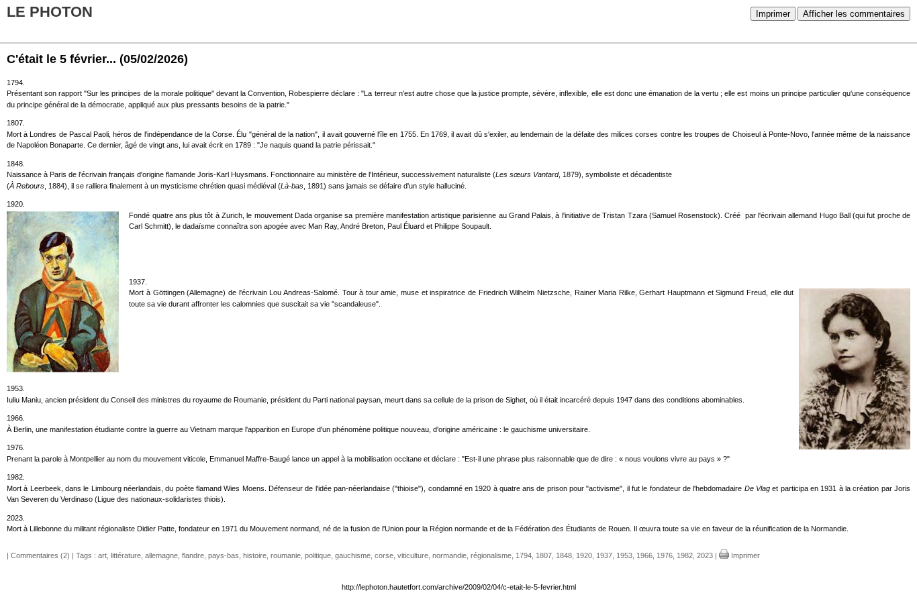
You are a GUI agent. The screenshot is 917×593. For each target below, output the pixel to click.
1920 (584, 555)
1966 (644, 555)
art (102, 555)
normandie (449, 555)
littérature (126, 555)
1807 (544, 555)
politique (318, 555)
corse (384, 555)
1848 (564, 555)
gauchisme (353, 555)
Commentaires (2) (40, 555)
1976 (665, 555)
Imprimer (773, 14)
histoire (255, 555)
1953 (624, 555)
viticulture (412, 555)
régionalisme (491, 555)
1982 (685, 555)
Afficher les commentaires (854, 14)
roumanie (286, 555)
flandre (193, 555)
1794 (524, 555)
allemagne (161, 555)
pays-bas (223, 555)
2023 (705, 555)
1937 (604, 555)
